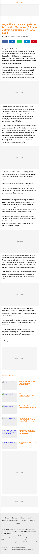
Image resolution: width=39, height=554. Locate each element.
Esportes (9, 20)
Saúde (18, 523)
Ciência (31, 520)
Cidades (23, 520)
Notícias (7, 518)
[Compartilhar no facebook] (5, 41)
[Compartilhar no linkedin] (12, 41)
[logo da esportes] (19, 2)
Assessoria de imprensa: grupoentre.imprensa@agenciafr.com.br (22, 548)
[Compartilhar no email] (34, 41)
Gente (4, 520)
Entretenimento (13, 520)
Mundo (22, 518)
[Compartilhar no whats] (19, 41)
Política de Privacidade (4, 548)
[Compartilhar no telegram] (27, 41)
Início (3, 20)
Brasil (29, 518)
